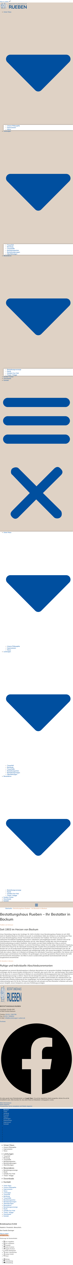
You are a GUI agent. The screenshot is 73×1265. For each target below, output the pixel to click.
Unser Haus (9, 1145)
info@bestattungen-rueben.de (15, 1018)
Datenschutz (8, 1120)
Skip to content (4, 1)
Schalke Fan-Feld (13, 373)
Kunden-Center (9, 377)
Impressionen (11, 127)
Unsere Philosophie (13, 126)
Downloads (7, 378)
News (9, 129)
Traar (5, 1111)
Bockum (6, 1110)
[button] (36, 456)
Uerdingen (7, 1118)
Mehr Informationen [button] (5, 1103)
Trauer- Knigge (12, 375)
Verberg (6, 1113)
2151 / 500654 (9, 1016)
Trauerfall (10, 245)
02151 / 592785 (11, 1014)
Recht (9, 371)
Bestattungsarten (13, 250)
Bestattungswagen (13, 252)
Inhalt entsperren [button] (4, 1104)
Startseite (8, 908)
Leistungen (9, 1154)
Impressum (7, 1122)
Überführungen (12, 254)
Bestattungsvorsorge (14, 369)
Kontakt (6, 380)
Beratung (10, 247)
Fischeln (6, 1115)
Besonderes (9, 1168)
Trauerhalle (11, 248)
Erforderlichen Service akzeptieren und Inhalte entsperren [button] (16, 1106)
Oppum (6, 1117)
